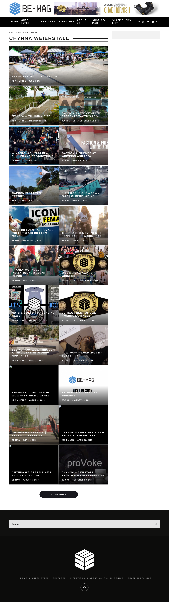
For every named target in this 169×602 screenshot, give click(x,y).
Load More (58, 494)
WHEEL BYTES (25, 21)
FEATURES (48, 22)
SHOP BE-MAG (98, 21)
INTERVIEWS (66, 22)
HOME (14, 22)
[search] (156, 524)
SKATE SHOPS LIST (121, 21)
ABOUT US (81, 21)
